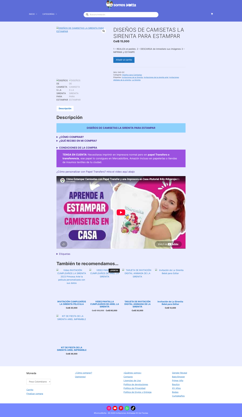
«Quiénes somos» (132, 373)
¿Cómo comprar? (83, 373)
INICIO (32, 14)
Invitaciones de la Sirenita (132, 77)
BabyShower (178, 377)
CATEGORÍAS (48, 14)
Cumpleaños (178, 396)
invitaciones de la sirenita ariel (156, 77)
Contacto (128, 377)
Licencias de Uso (132, 380)
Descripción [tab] (65, 108)
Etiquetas (64, 253)
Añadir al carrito (124, 60)
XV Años (176, 388)
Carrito (29, 389)
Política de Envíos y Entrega (138, 392)
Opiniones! (80, 377)
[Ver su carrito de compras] (212, 14)
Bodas (175, 392)
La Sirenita (136, 80)
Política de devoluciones (136, 384)
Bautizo (176, 384)
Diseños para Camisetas (132, 75)
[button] (103, 31)
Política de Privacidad (134, 388)
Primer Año (177, 380)
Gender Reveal (179, 373)
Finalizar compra (34, 393)
